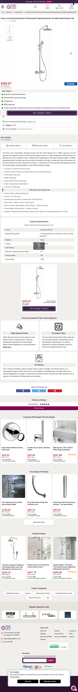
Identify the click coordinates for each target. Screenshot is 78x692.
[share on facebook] (23, 390)
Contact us (72, 631)
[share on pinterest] (55, 390)
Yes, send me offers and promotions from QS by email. (40, 656)
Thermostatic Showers (43, 593)
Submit (51, 660)
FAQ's (71, 634)
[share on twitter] (39, 390)
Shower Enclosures (35, 598)
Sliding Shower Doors (13, 593)
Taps (47, 598)
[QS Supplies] (11, 6)
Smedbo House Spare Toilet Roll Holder (39, 449)
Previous (3, 441)
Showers (28, 593)
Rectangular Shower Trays (63, 593)
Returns (71, 636)
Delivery (57, 631)
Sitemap (43, 639)
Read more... (7, 347)
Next (70, 53)
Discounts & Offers (46, 636)
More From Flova (39, 522)
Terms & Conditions (61, 636)
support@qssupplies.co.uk (12, 638)
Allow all (28, 681)
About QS (43, 631)
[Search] (35, 6)
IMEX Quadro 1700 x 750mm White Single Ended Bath (63, 449)
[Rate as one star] (41, 404)
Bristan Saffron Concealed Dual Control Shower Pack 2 (38, 566)
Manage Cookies (50, 681)
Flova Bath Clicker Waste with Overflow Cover (38, 503)
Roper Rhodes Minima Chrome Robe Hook (12, 449)
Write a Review (39, 408)
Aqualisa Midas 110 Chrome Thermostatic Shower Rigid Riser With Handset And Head (64, 567)
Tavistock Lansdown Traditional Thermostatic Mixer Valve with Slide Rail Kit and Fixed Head (13, 567)
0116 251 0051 (8, 642)
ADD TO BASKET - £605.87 (42, 113)
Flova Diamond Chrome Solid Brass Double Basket (12, 503)
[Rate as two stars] (42, 404)
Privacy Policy (59, 634)
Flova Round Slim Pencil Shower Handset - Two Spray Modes (64, 503)
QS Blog (42, 634)
